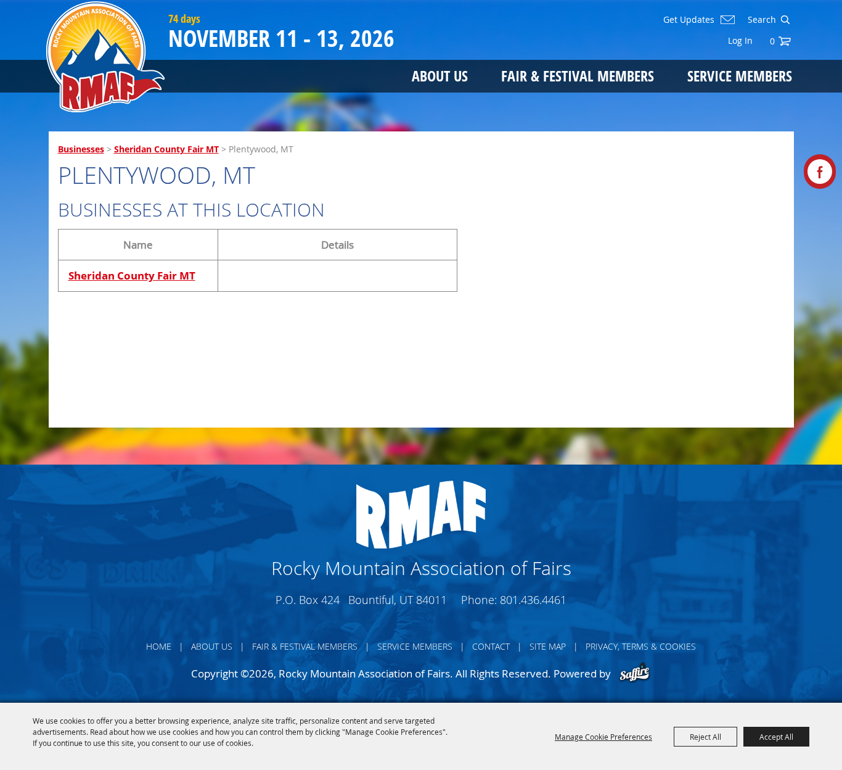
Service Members (739, 75)
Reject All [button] (705, 737)
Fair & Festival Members (577, 75)
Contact (491, 646)
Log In (740, 40)
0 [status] (772, 41)
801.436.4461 (533, 599)
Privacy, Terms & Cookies (641, 646)
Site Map (547, 646)
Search (785, 19)
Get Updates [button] (688, 19)
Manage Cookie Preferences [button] (603, 737)
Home (158, 646)
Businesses (81, 149)
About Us (440, 75)
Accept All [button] (776, 737)
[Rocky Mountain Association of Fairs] (105, 56)
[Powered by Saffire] (634, 673)
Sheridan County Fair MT (166, 149)
